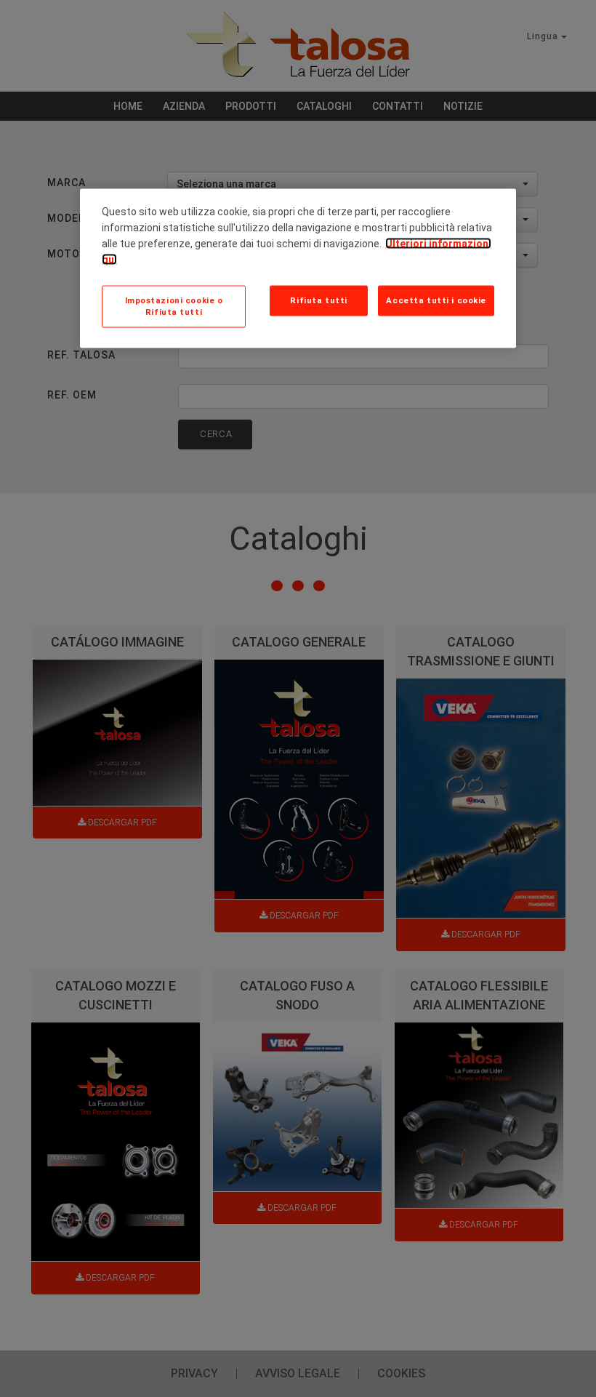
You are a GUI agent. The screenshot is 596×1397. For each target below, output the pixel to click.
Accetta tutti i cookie (436, 300)
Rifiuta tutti (318, 300)
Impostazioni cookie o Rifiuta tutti (174, 306)
